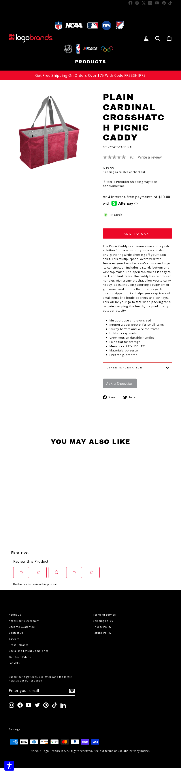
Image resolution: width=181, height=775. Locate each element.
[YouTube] (157, 3)
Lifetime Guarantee (22, 626)
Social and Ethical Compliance (29, 650)
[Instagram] (137, 3)
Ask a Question (120, 383)
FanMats (14, 663)
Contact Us (16, 632)
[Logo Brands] (31, 38)
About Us (15, 614)
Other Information (124, 367)
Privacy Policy (102, 626)
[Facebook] (130, 3)
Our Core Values (20, 657)
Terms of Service (104, 614)
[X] (144, 3)
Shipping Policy (103, 620)
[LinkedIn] (150, 3)
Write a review (150, 157)
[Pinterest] (164, 3)
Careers (14, 639)
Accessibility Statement (24, 620)
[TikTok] (170, 3)
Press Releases (18, 644)
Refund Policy (102, 632)
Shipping (108, 172)
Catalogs (14, 729)
